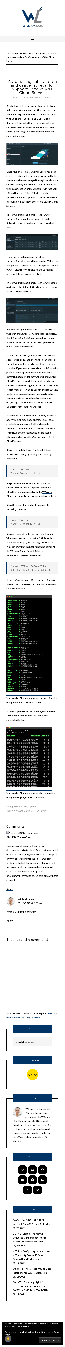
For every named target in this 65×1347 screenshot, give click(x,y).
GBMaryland (26, 833)
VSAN (24, 806)
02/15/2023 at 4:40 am (18, 837)
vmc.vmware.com (33, 184)
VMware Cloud (22, 810)
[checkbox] (8, 1338)
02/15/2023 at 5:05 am (30, 903)
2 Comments (46, 97)
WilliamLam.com (32, 17)
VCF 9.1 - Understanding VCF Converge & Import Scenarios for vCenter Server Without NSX (30, 1237)
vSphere (32, 806)
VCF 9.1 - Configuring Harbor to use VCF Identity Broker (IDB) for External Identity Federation (31, 1255)
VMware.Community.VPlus (21, 428)
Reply (9, 888)
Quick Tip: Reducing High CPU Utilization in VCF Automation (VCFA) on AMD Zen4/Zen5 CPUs (30, 1286)
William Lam (24, 899)
